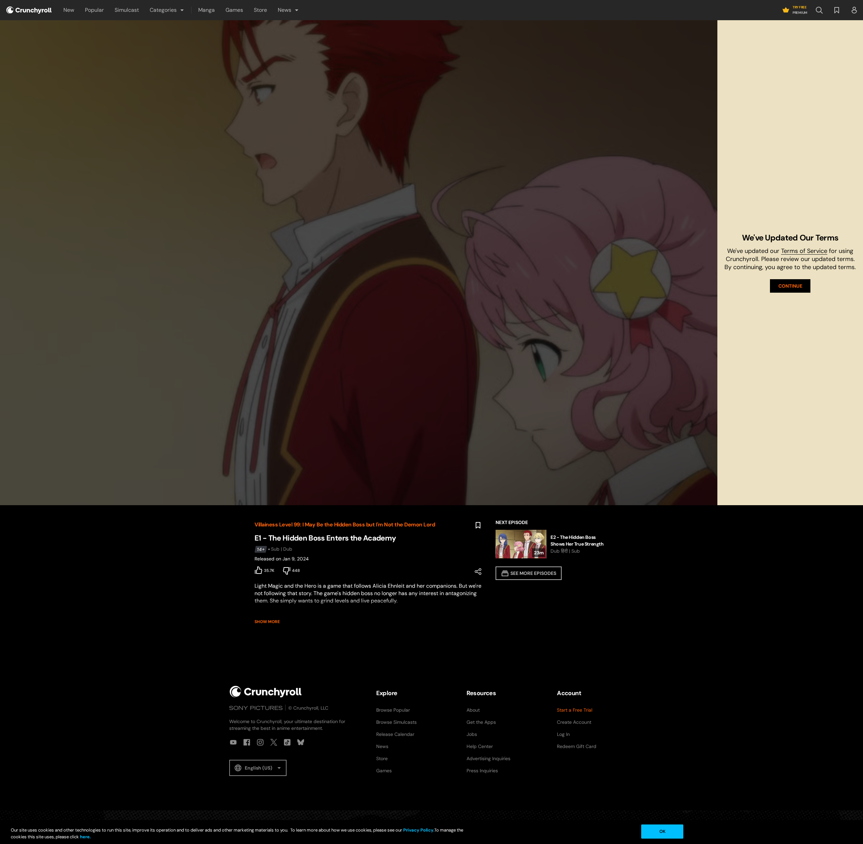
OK (662, 831)
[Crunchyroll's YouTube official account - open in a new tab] (233, 742)
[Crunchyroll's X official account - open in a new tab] (274, 742)
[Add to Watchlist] (478, 525)
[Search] (819, 10)
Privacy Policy (418, 830)
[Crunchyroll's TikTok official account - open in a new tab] (287, 742)
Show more (267, 621)
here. (85, 837)
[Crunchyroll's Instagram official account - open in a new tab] (260, 742)
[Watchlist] (836, 10)
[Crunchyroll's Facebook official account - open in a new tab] (247, 742)
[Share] (478, 571)
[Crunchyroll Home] (265, 691)
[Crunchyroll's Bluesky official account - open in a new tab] (301, 742)
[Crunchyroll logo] (29, 10)
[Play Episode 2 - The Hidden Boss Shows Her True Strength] (552, 544)
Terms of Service (804, 251)
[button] (167, 10)
